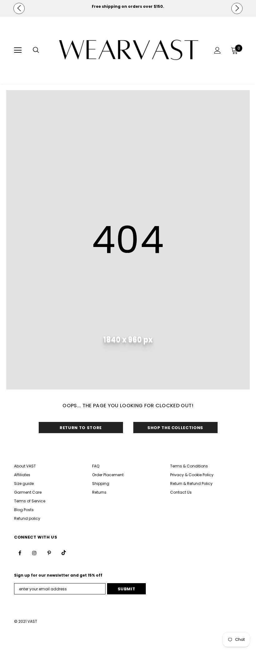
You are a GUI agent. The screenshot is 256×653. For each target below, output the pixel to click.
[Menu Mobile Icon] (18, 50)
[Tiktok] (63, 552)
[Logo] (129, 50)
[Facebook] (19, 552)
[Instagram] (34, 552)
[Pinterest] (49, 552)
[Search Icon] (36, 50)
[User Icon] (217, 50)
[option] (128, 6)
